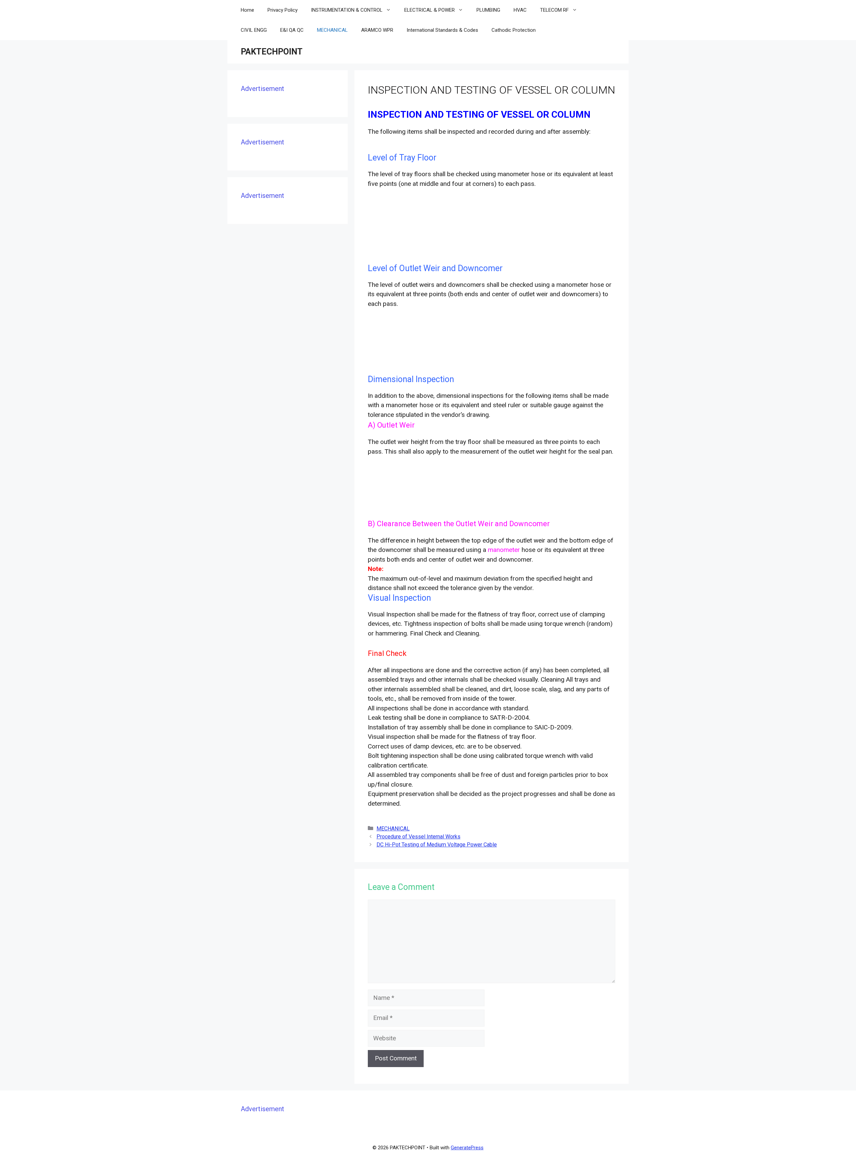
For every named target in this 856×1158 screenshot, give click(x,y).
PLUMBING (488, 10)
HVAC (520, 10)
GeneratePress (467, 1148)
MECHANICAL (332, 30)
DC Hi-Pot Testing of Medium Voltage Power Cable (437, 844)
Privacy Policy (283, 10)
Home (247, 10)
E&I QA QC (292, 30)
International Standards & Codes (442, 30)
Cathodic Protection (514, 30)
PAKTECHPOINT (272, 51)
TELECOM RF (554, 10)
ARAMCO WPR (377, 30)
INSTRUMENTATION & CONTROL (347, 10)
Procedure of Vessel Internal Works (418, 836)
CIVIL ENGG (254, 30)
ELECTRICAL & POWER (429, 10)
